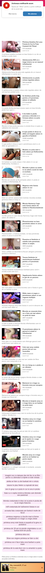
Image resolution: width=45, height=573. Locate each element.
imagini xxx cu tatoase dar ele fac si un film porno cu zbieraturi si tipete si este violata (22, 476)
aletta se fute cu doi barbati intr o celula (22, 481)
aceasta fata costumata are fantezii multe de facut (22, 512)
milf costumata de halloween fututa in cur (22, 507)
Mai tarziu (13, 14)
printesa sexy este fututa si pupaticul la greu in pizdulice (22, 524)
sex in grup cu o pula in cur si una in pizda (22, 489)
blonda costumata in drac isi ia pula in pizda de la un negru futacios (22, 502)
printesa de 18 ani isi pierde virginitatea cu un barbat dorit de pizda (22, 529)
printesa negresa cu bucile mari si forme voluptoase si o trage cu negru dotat (22, 518)
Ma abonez (32, 14)
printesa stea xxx (22, 534)
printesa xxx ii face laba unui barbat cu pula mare (22, 543)
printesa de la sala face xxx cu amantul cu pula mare (22, 549)
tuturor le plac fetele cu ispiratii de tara (22, 485)
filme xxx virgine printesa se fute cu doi (22, 538)
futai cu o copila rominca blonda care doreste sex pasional (22, 494)
